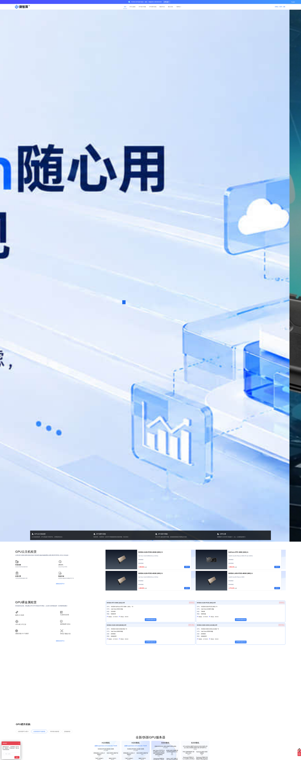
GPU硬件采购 (152, 6)
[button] (147, 540)
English (293, 2)
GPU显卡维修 (142, 6)
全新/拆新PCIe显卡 (23, 731)
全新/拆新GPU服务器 (39, 731)
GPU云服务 (132, 6)
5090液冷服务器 (54, 731)
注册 (284, 6)
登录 (280, 6)
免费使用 (187, 567)
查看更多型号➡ (60, 583)
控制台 (277, 6)
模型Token (162, 6)
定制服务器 (67, 731)
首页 (125, 6)
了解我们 (178, 6)
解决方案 (170, 6)
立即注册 (166, 2)
